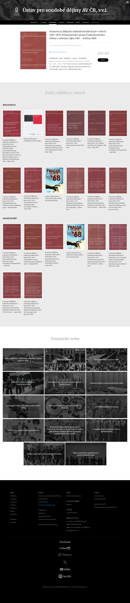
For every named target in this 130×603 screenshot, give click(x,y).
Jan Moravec (77, 45)
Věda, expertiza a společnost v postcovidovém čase (86, 454)
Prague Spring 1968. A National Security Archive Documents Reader (53, 199)
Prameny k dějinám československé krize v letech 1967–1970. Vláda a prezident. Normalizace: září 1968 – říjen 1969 (96, 143)
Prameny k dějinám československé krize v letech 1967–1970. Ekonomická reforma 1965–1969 (75, 143)
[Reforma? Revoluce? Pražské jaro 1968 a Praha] (33, 137)
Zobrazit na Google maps (46, 505)
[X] (65, 562)
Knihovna (70, 22)
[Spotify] (65, 576)
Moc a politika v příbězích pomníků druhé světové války (23, 359)
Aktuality (34, 22)
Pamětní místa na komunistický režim (106, 383)
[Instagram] (65, 554)
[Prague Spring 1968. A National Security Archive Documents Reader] (54, 194)
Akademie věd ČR (99, 504)
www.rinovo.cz (82, 587)
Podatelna (41, 513)
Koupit (103, 60)
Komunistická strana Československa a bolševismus (65, 383)
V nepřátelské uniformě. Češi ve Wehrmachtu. (106, 430)
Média (78, 22)
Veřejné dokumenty (44, 516)
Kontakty (85, 22)
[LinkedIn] (65, 548)
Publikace (52, 22)
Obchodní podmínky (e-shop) (47, 524)
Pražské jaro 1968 (64, 359)
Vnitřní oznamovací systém (47, 519)
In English (95, 22)
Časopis (61, 22)
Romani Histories (100, 499)
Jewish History (99, 496)
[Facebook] (65, 541)
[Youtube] (65, 569)
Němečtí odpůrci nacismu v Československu (23, 383)
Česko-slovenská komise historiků (105, 507)
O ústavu (43, 22)
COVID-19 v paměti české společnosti (23, 430)
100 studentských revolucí (106, 407)
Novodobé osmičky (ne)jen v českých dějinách (65, 407)
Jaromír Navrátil (66, 45)
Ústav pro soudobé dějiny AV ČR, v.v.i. (59, 587)
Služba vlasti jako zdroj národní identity (44, 454)
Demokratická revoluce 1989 (106, 359)
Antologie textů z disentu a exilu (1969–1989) (23, 407)
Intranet (13, 522)
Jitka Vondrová (54, 45)
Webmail (13, 519)
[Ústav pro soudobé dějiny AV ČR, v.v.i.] (16, 11)
